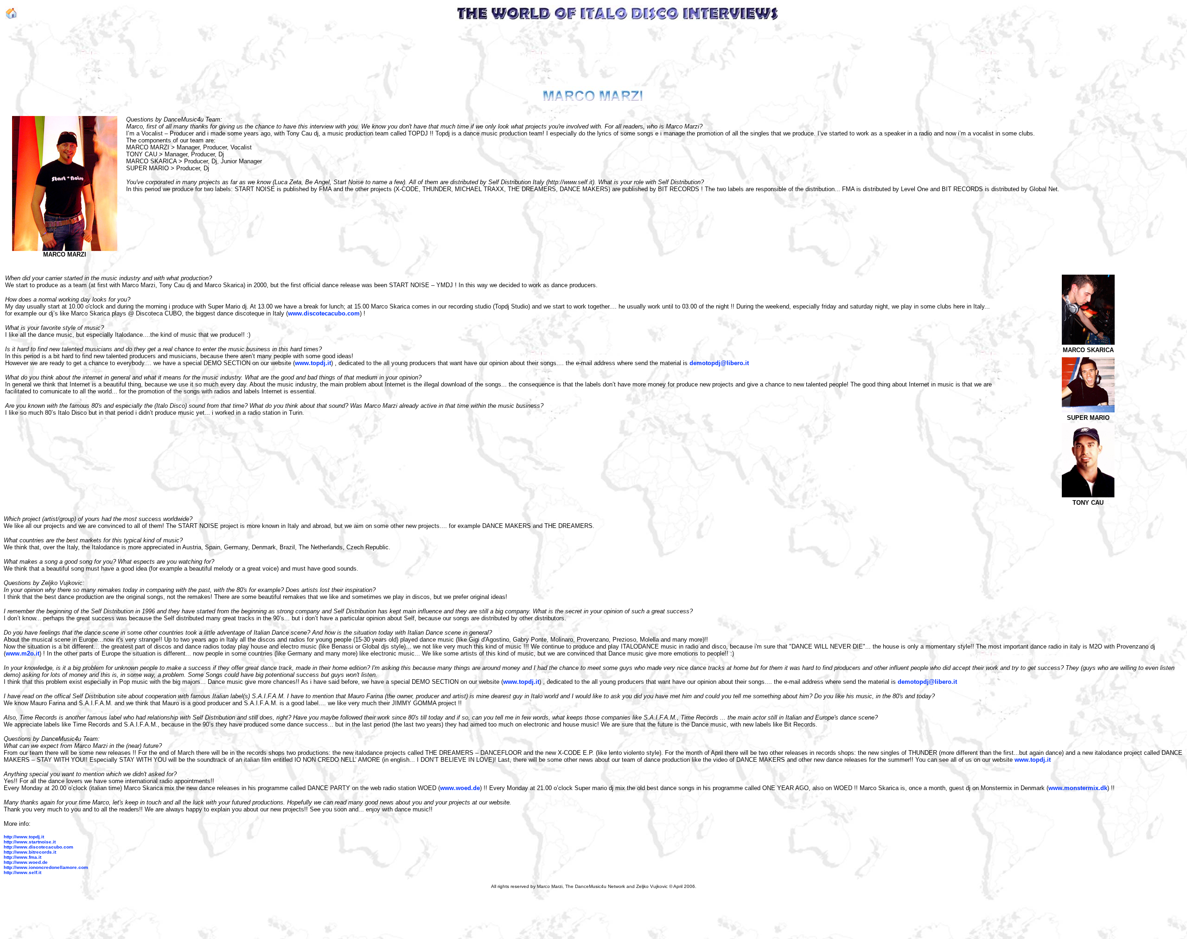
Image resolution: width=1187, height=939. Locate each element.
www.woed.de (460, 788)
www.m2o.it (22, 653)
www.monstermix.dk (1077, 788)
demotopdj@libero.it (719, 363)
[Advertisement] (591, 53)
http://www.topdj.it (24, 836)
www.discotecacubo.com (324, 313)
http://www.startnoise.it (30, 841)
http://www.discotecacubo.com (38, 846)
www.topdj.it (313, 363)
